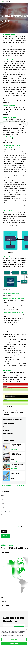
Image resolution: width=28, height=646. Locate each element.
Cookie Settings (14, 639)
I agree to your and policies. (14, 526)
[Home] (6, 1)
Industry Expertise (8, 433)
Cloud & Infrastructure (9, 427)
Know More (13, 449)
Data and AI (6, 430)
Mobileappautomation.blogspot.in (12, 145)
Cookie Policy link (19, 635)
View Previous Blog (7, 485)
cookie (18, 526)
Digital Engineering (8, 423)
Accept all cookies (14, 643)
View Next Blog (19, 485)
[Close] (26, 629)
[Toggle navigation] (26, 1)
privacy (12, 526)
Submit (5, 535)
